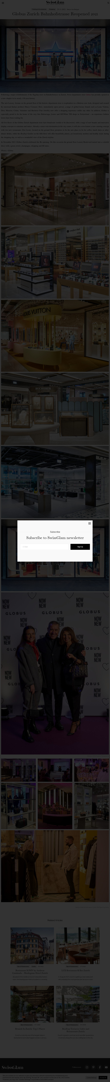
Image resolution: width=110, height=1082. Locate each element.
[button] (89, 523)
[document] (55, 541)
